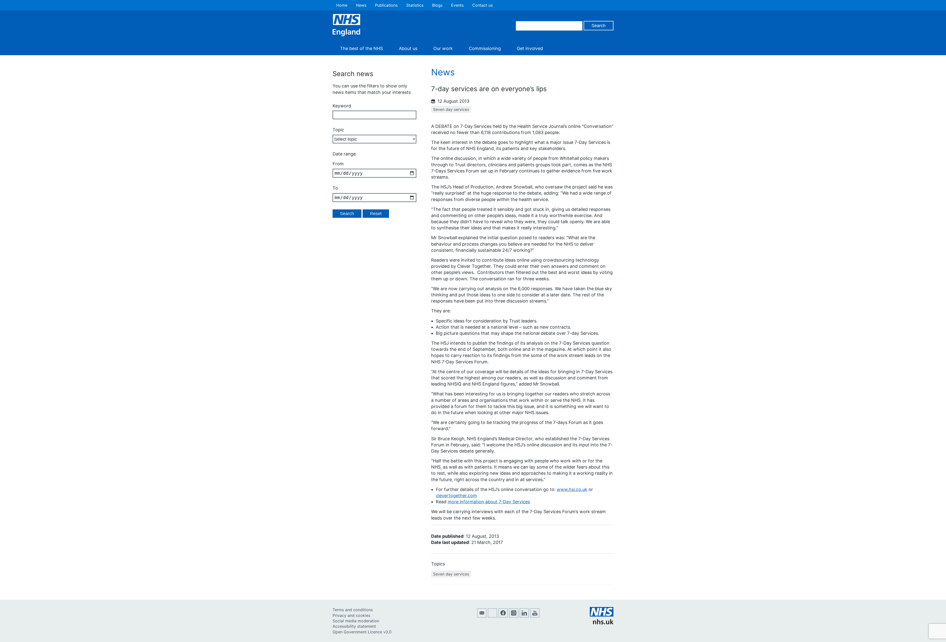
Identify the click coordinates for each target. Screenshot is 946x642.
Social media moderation (356, 620)
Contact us (482, 5)
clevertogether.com (456, 495)
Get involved (530, 48)
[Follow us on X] (492, 616)
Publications (386, 5)
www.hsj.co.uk (572, 489)
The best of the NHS (361, 48)
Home (341, 5)
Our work (443, 48)
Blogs (437, 5)
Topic (338, 129)
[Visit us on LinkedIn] (524, 616)
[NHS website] (601, 622)
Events (457, 5)
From (338, 163)
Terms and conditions (353, 609)
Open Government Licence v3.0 (362, 631)
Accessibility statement (354, 626)
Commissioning (485, 48)
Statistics (414, 5)
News (361, 5)
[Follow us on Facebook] (503, 616)
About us (408, 48)
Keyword (342, 105)
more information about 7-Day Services (489, 501)
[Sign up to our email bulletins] (482, 616)
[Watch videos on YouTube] (535, 616)
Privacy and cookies (351, 615)
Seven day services (451, 109)
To (335, 188)
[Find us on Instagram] (513, 616)
